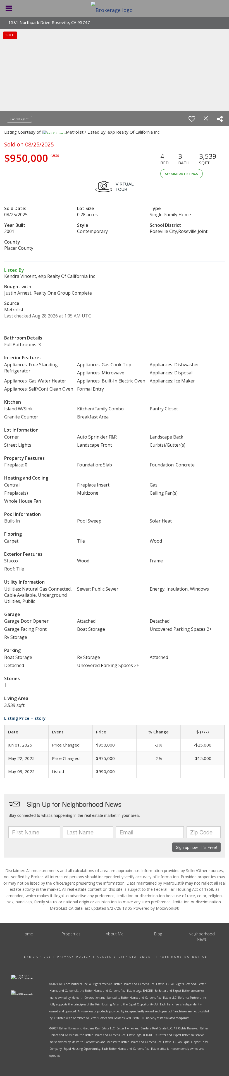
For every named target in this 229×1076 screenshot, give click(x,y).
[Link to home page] (114, 8)
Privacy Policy (74, 957)
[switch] (192, 118)
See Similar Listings (181, 174)
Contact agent (19, 119)
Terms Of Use (36, 957)
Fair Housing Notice (183, 957)
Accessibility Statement (125, 957)
